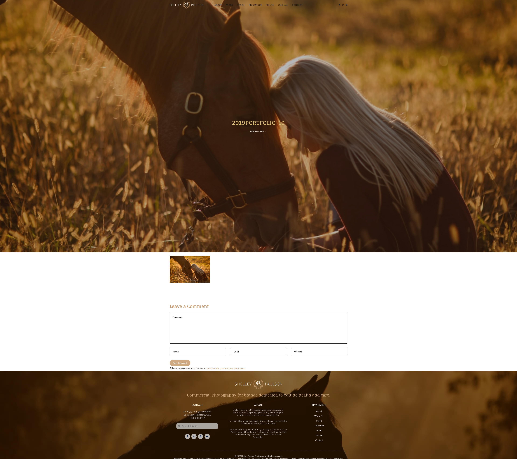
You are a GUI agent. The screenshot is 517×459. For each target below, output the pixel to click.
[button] (319, 415)
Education (255, 5)
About (218, 5)
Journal (283, 5)
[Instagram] (194, 436)
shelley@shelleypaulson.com (197, 411)
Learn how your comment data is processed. (225, 368)
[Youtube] (207, 436)
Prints (270, 5)
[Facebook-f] (187, 436)
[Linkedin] (200, 436)
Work (229, 5)
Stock (240, 5)
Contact (297, 5)
